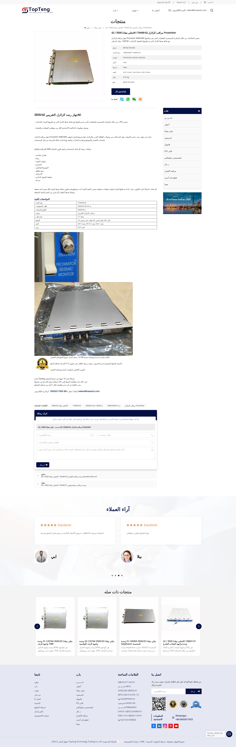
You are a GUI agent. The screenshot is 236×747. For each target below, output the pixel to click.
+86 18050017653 (59, 391)
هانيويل (167, 144)
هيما (166, 184)
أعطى (166, 124)
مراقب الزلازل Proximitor (134, 405)
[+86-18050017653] (134, 99)
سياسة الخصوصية (41, 715)
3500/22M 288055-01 (127, 690)
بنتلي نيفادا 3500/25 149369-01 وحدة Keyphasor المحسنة (138, 642)
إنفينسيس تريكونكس (172, 158)
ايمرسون (168, 138)
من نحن (195, 2)
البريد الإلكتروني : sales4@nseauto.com (189, 10)
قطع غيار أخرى (170, 177)
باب (114, 10)
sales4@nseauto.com (89, 391)
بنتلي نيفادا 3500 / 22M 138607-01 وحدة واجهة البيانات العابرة (179, 642)
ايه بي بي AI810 (124, 686)
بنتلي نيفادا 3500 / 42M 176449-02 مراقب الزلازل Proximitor (64, 427)
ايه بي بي (168, 118)
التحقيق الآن (119, 91)
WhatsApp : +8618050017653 (184, 717)
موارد (134, 10)
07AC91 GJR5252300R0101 (130, 711)
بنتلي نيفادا (98, 27)
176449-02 (77, 405)
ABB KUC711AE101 (126, 682)
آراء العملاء (181, 2)
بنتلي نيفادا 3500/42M (60, 405)
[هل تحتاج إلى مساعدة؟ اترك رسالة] (229, 734)
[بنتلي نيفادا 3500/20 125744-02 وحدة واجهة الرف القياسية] (97, 616)
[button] (112, 575)
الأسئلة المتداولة (163, 2)
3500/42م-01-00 (113, 405)
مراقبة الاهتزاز (170, 171)
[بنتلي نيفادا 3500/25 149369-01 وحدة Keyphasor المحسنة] (138, 616)
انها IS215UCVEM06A (127, 719)
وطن (88, 27)
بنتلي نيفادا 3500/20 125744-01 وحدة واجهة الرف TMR (55, 642)
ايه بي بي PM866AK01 (127, 707)
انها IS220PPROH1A (126, 699)
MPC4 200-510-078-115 (128, 694)
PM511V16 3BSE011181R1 (130, 715)
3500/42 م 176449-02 (94, 405)
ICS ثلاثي (168, 151)
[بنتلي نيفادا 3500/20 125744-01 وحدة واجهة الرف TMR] (55, 616)
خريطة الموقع (40, 707)
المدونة (37, 703)
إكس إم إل (38, 711)
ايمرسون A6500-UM (126, 703)
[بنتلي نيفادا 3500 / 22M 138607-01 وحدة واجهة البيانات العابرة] (180, 616)
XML (142, 741)
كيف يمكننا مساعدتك (178, 199)
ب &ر (166, 164)
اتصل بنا (156, 10)
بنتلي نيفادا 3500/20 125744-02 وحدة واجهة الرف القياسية (96, 642)
